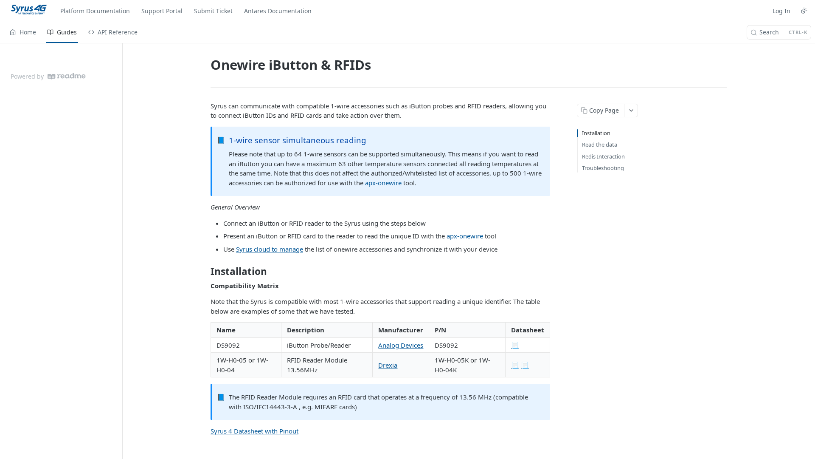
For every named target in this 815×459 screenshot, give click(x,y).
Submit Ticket (213, 11)
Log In (781, 11)
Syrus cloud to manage (269, 249)
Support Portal (162, 11)
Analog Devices (400, 345)
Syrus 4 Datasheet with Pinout (254, 431)
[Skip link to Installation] (204, 272)
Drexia (387, 365)
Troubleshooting (603, 168)
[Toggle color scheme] (804, 10)
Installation (596, 133)
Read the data (599, 144)
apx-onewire (383, 182)
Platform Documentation (95, 11)
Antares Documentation (278, 11)
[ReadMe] (67, 76)
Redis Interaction (603, 156)
